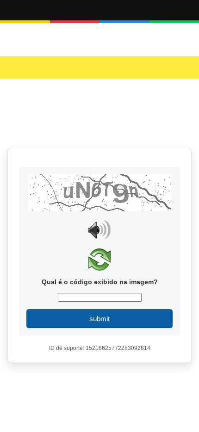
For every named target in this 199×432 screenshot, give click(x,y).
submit (99, 319)
